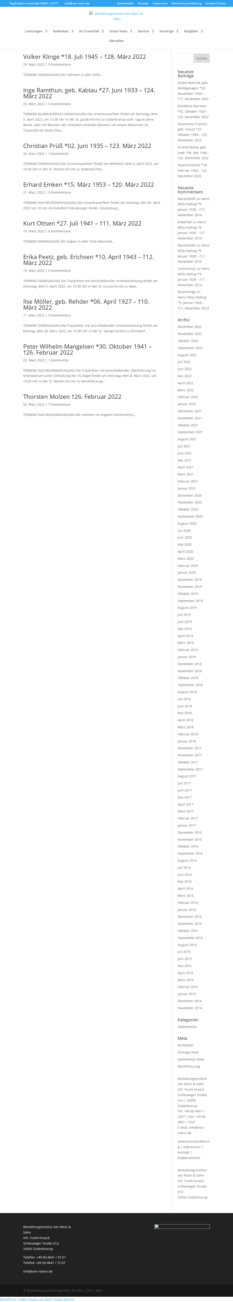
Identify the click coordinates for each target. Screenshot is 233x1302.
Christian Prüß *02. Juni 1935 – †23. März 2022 (87, 146)
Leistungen (34, 31)
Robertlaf (185, 222)
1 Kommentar (58, 153)
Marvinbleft (186, 199)
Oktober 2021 (188, 425)
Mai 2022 (185, 376)
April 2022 (185, 383)
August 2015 (187, 945)
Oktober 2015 (188, 931)
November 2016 (190, 839)
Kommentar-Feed (191, 1059)
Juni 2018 (185, 706)
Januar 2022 (187, 404)
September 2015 (190, 938)
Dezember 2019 (190, 579)
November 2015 (190, 923)
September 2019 (190, 601)
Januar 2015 (187, 994)
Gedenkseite (125, 3)
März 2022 (186, 390)
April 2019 (185, 636)
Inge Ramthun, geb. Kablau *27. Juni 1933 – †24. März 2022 (89, 93)
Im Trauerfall (89, 31)
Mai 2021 (185, 460)
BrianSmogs (187, 292)
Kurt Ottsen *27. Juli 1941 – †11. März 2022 (82, 223)
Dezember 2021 (190, 411)
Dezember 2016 (190, 832)
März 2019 (186, 643)
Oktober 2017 (188, 762)
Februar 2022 (188, 397)
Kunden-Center (216, 3)
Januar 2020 (187, 572)
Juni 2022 (185, 369)
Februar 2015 (188, 987)
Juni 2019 (185, 622)
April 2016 (185, 888)
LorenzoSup (187, 268)
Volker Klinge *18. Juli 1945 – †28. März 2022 (84, 56)
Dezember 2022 (190, 326)
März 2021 (186, 474)
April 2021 (185, 467)
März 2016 (186, 895)
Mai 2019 (185, 629)
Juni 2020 (185, 537)
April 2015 (185, 973)
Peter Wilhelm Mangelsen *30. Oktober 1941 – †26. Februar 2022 (87, 349)
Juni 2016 (185, 874)
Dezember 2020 (190, 495)
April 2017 (185, 804)
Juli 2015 (184, 951)
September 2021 (190, 432)
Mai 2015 (185, 966)
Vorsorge (167, 31)
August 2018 (187, 692)
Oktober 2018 (188, 678)
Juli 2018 (184, 699)
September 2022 (190, 348)
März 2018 (186, 727)
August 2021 (187, 439)
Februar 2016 (188, 902)
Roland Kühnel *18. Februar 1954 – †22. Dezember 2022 (193, 170)
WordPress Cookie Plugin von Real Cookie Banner (37, 1299)
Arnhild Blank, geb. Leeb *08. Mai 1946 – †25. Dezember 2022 (194, 152)
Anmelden (185, 1045)
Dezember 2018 (190, 664)
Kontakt (143, 3)
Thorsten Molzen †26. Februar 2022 (72, 396)
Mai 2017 (185, 797)
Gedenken (61, 31)
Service (143, 31)
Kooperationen (189, 1158)
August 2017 (187, 776)
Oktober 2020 (188, 509)
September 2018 (190, 685)
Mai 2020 (185, 544)
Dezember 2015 (190, 916)
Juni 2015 (185, 959)
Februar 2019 (188, 650)
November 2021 (190, 418)
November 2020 (190, 502)
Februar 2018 (188, 734)
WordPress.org (189, 1066)
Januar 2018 (187, 741)
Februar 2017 (188, 818)
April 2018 (185, 720)
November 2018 (190, 671)
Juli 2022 (184, 362)
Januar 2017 (187, 825)
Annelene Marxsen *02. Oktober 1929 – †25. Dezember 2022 (193, 111)
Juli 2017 (184, 783)
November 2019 (190, 586)
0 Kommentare (59, 64)
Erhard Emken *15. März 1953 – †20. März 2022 (88, 184)
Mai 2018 (185, 713)
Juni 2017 (185, 790)
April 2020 (185, 551)
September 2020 (190, 516)
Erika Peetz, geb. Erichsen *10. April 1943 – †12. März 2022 (88, 260)
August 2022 (187, 355)
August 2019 (187, 607)
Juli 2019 (184, 614)
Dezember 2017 (190, 748)
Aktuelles (116, 41)
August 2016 (187, 860)
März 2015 (186, 980)
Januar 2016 (187, 910)
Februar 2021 (188, 481)
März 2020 (186, 558)
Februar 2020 (188, 565)
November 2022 (190, 334)
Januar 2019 (187, 657)
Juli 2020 (184, 530)
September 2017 (190, 769)
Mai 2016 (185, 881)
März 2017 (186, 811)
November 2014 (190, 1008)
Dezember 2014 (190, 1001)
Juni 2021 (185, 453)
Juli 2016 (184, 867)
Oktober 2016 (188, 846)
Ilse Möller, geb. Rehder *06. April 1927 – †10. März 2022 (86, 304)
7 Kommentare (59, 404)
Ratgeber (191, 31)
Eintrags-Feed (188, 1052)
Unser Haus (118, 31)
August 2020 (187, 523)
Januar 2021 (187, 488)
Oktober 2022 (188, 341)
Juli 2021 (184, 446)
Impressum (160, 3)
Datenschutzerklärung (187, 3)
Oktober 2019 (188, 593)
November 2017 (190, 755)
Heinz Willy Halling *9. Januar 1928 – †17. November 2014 (193, 302)
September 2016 (190, 853)
